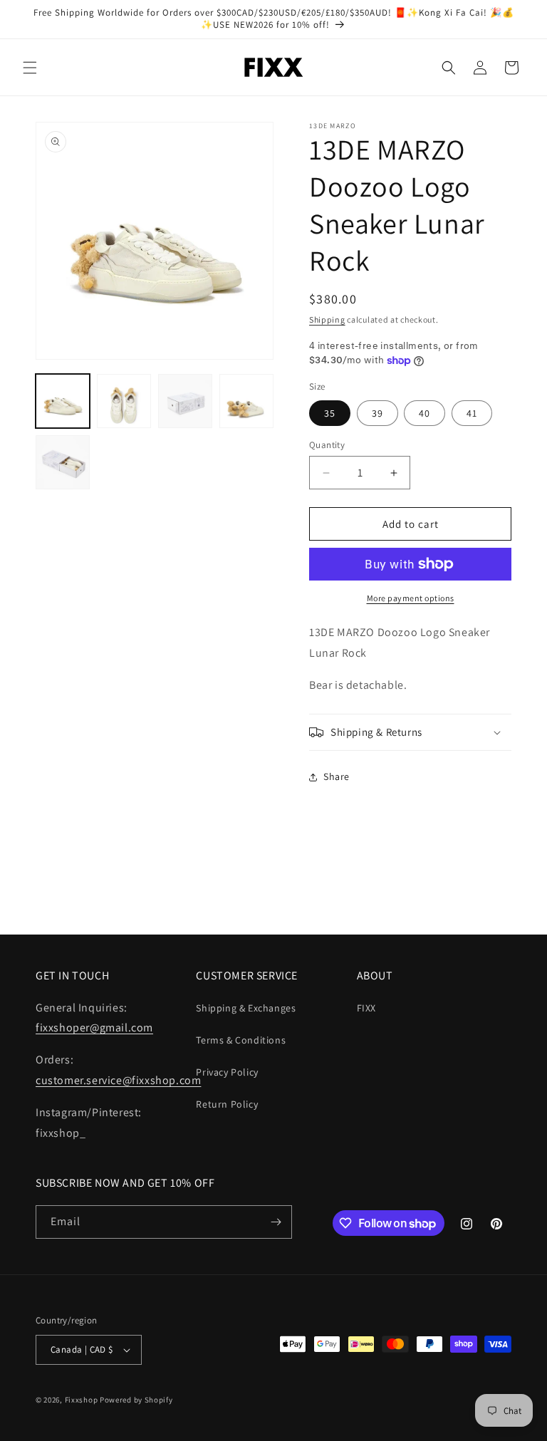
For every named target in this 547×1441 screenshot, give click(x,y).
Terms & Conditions (241, 1040)
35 (329, 413)
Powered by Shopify (136, 1400)
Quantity (327, 445)
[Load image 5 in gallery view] (63, 462)
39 (377, 413)
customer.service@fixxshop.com (118, 1080)
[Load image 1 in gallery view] (63, 401)
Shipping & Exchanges (246, 1008)
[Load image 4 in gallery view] (246, 401)
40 (424, 413)
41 (472, 413)
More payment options (410, 598)
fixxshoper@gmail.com (94, 1027)
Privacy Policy (227, 1072)
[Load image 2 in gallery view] (124, 401)
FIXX (366, 1008)
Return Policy (227, 1104)
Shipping (327, 319)
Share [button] (336, 776)
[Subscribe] (275, 1222)
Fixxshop (81, 1400)
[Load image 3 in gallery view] (185, 401)
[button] (30, 67)
